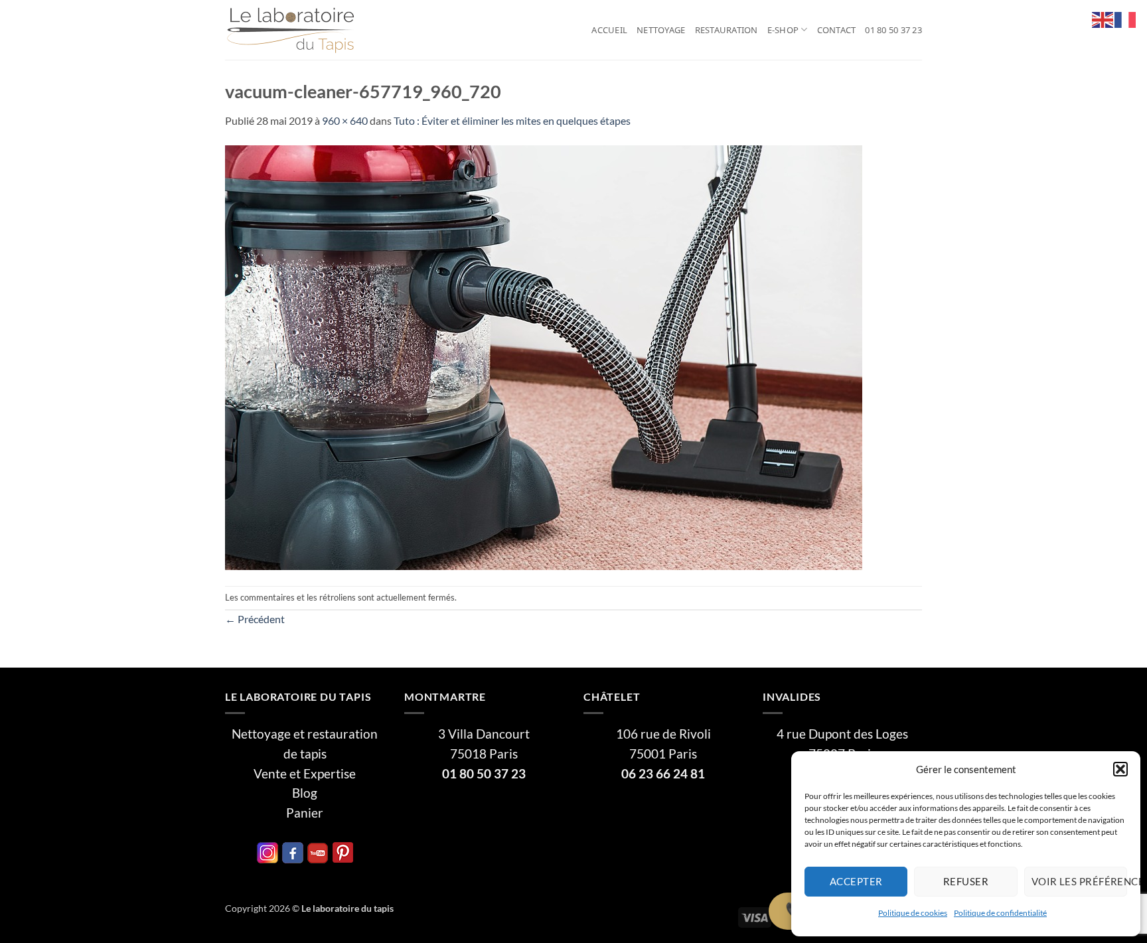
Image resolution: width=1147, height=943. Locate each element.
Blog (304, 793)
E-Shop (783, 30)
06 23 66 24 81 (663, 773)
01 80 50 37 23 (893, 30)
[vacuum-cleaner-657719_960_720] (543, 356)
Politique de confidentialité (1000, 913)
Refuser (965, 881)
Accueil (609, 30)
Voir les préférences (1079, 881)
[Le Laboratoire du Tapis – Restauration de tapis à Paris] (291, 30)
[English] (1103, 18)
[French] (1125, 18)
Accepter (856, 881)
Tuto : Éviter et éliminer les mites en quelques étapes (512, 120)
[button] (1120, 769)
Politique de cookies (912, 913)
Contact (836, 30)
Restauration (726, 30)
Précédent (255, 619)
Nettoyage (661, 30)
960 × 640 (345, 120)
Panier (304, 813)
